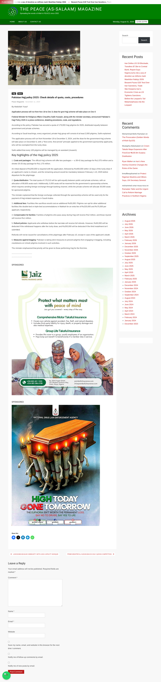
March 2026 (129, 237)
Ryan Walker (127, 161)
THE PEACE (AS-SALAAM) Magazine (61, 9)
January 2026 (130, 243)
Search (125, 36)
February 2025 (131, 279)
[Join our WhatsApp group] (6, 675)
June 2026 (129, 227)
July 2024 (129, 301)
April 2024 (129, 311)
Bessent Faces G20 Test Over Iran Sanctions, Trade (75, 2)
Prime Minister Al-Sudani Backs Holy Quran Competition (89, 554)
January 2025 (130, 282)
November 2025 (131, 250)
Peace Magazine (18, 102)
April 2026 (129, 234)
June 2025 (129, 266)
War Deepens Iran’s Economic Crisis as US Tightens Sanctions (134, 92)
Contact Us (35, 22)
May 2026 (129, 230)
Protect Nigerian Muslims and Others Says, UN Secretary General (134, 177)
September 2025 (131, 256)
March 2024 (129, 314)
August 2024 (130, 298)
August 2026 (130, 221)
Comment (12, 578)
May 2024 (129, 308)
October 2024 (130, 292)
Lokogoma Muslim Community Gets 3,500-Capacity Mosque (35, 554)
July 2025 (129, 263)
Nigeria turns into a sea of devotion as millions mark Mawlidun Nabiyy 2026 (135, 76)
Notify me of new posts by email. (21, 666)
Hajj (14, 93)
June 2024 (129, 304)
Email (11, 621)
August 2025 (130, 259)
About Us (22, 22)
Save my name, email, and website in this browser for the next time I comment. (33, 646)
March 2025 (129, 276)
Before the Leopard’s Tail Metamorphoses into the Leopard (135, 102)
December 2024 (131, 285)
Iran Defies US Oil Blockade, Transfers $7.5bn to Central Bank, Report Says (137, 66)
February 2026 (131, 240)
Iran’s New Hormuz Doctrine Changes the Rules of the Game (134, 164)
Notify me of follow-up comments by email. (25, 657)
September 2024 (131, 295)
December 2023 (131, 324)
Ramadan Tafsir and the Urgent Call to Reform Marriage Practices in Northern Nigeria (135, 192)
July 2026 (129, 224)
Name (11, 611)
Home (12, 22)
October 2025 (130, 253)
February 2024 (131, 317)
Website (11, 632)
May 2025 (129, 269)
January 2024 (130, 321)
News (20, 93)
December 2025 (131, 247)
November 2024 (131, 288)
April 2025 (129, 272)
